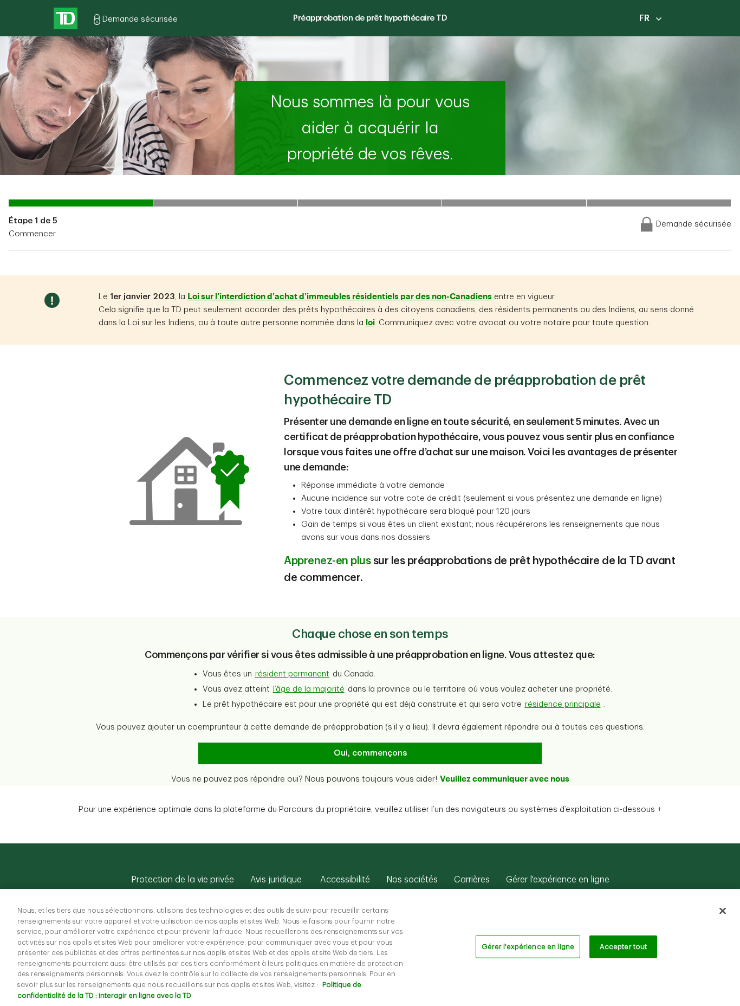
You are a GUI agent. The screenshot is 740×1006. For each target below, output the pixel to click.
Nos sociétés (412, 879)
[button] (292, 674)
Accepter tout (623, 946)
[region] (370, 947)
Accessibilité (344, 879)
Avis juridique (276, 879)
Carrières (472, 879)
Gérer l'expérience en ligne (557, 879)
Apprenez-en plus (327, 561)
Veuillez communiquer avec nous (504, 778)
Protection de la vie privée (182, 879)
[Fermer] (723, 911)
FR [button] (644, 18)
